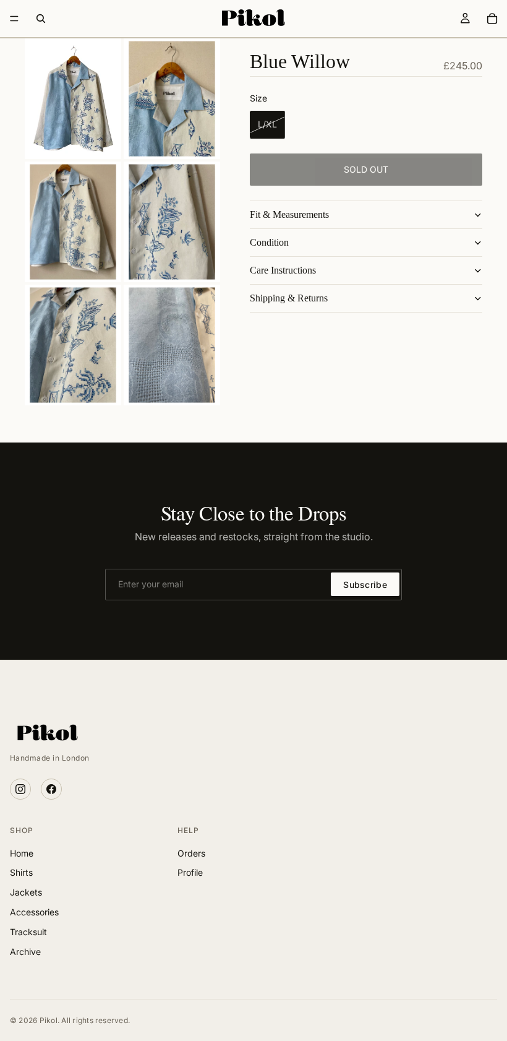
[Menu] (14, 18)
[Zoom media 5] (73, 345)
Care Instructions (283, 270)
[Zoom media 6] (172, 345)
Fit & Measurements (289, 214)
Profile (190, 872)
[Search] (40, 18)
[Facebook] (51, 789)
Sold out (366, 169)
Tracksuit (28, 932)
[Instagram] (20, 789)
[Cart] (492, 18)
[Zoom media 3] (73, 222)
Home (21, 853)
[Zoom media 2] (172, 98)
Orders (191, 853)
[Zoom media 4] (172, 222)
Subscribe (365, 584)
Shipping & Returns (289, 298)
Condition (269, 242)
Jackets (26, 892)
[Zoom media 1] (73, 98)
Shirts (21, 872)
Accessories (34, 912)
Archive (25, 951)
